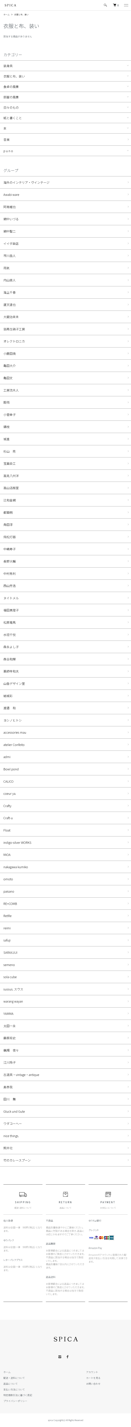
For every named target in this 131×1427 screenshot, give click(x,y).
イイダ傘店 (11, 243)
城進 (6, 439)
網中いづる (11, 219)
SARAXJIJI (10, 952)
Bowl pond (11, 769)
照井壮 (8, 1148)
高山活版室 (11, 488)
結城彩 (8, 696)
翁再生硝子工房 (14, 329)
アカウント (92, 1372)
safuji (6, 940)
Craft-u (8, 818)
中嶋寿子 (9, 549)
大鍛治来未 (11, 316)
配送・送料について (14, 1378)
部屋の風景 (11, 97)
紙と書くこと (12, 118)
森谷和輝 (9, 659)
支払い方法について (14, 1389)
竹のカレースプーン (17, 1160)
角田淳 (8, 524)
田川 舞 (9, 1099)
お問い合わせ (93, 1383)
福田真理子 (11, 610)
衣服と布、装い (21, 14)
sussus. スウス (13, 989)
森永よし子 (11, 647)
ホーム (6, 14)
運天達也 (9, 304)
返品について (10, 1383)
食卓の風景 (11, 86)
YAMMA (8, 1013)
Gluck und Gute (14, 1111)
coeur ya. (9, 793)
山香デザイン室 (14, 683)
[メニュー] (126, 5)
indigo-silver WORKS (17, 842)
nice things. (11, 1136)
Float (6, 830)
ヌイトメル (11, 598)
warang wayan (13, 1001)
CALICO (8, 781)
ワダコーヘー (12, 1123)
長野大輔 (9, 561)
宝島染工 (9, 463)
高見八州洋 (11, 475)
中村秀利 (9, 573)
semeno (9, 964)
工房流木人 (11, 390)
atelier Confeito (14, 744)
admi (6, 756)
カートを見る (93, 1378)
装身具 (8, 66)
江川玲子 (9, 1062)
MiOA (7, 854)
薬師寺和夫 (11, 671)
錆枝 (6, 426)
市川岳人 (9, 255)
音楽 (6, 139)
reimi (7, 928)
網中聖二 (9, 231)
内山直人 (11, 280)
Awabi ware (11, 194)
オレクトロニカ (14, 341)
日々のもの (11, 107)
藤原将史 (9, 1038)
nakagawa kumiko (15, 867)
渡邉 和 (9, 708)
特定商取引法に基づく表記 (17, 1395)
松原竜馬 (9, 622)
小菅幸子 (9, 414)
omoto (8, 879)
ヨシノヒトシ (12, 720)
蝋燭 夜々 (11, 1050)
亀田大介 (9, 365)
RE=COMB (10, 903)
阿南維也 (9, 207)
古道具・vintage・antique (21, 1074)
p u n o (8, 151)
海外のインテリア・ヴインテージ (26, 182)
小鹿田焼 (9, 353)
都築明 (8, 512)
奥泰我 (8, 1087)
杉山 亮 (9, 451)
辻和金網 (9, 500)
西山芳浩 (9, 585)
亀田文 (8, 378)
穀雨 (6, 402)
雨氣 (6, 268)
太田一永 (9, 1026)
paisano (8, 891)
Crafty (7, 805)
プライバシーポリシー (15, 1401)
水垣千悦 (9, 634)
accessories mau (14, 732)
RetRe (7, 915)
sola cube (10, 977)
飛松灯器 (9, 537)
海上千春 (9, 292)
